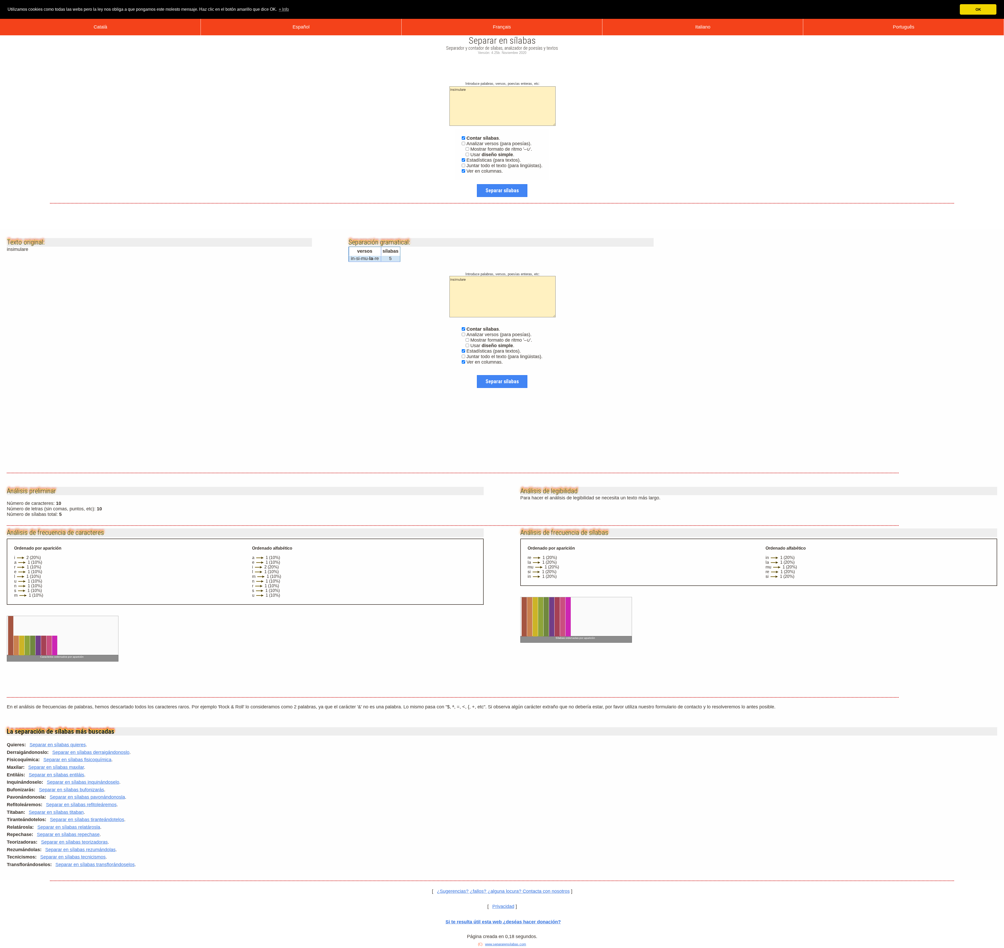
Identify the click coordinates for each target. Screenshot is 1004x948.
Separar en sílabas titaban (56, 812)
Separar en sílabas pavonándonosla (87, 797)
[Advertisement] (502, 67)
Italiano (702, 27)
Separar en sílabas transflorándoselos (95, 864)
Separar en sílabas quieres (58, 744)
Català (100, 27)
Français (502, 27)
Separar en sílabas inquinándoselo (83, 782)
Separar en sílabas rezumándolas (80, 849)
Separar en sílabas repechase (68, 834)
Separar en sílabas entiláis (56, 774)
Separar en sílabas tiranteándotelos (87, 819)
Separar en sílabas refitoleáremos (81, 804)
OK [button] (978, 9)
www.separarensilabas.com (505, 944)
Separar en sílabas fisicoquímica (77, 759)
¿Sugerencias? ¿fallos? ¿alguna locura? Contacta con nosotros (503, 891)
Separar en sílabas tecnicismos (73, 857)
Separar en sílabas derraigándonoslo (90, 752)
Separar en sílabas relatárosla (68, 827)
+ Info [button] (284, 9)
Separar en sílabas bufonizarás (71, 789)
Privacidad (503, 906)
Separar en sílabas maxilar (56, 767)
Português (903, 27)
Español (301, 27)
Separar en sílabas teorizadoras (74, 842)
